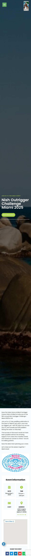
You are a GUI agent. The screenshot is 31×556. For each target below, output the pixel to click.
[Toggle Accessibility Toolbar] (4, 544)
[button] (7, 553)
